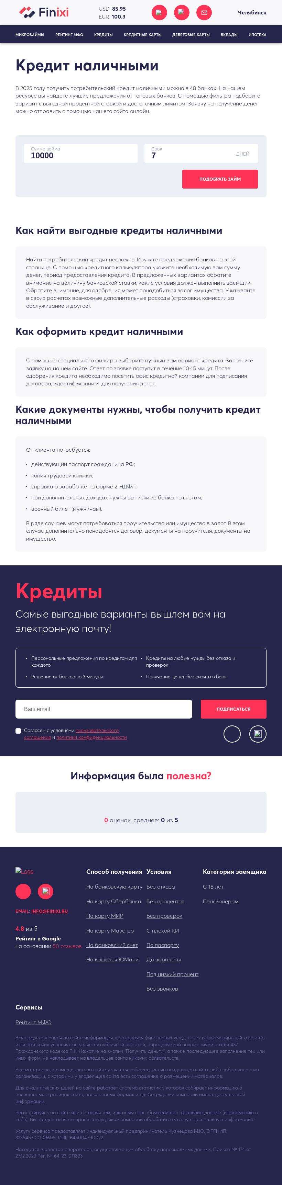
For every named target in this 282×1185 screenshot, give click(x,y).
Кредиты (103, 34)
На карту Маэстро (110, 930)
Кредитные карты (143, 34)
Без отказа (161, 886)
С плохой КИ (163, 930)
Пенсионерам (221, 901)
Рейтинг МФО (69, 34)
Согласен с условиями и (75, 733)
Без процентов (166, 901)
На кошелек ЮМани (112, 959)
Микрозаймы (29, 34)
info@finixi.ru (49, 911)
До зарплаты (164, 959)
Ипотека (258, 34)
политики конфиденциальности (91, 737)
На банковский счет (112, 944)
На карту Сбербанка (113, 901)
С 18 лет (213, 886)
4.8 (19, 929)
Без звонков (162, 988)
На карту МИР (104, 915)
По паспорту (163, 944)
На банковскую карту (114, 886)
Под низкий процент (172, 974)
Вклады (229, 34)
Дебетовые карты (191, 34)
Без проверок (164, 915)
